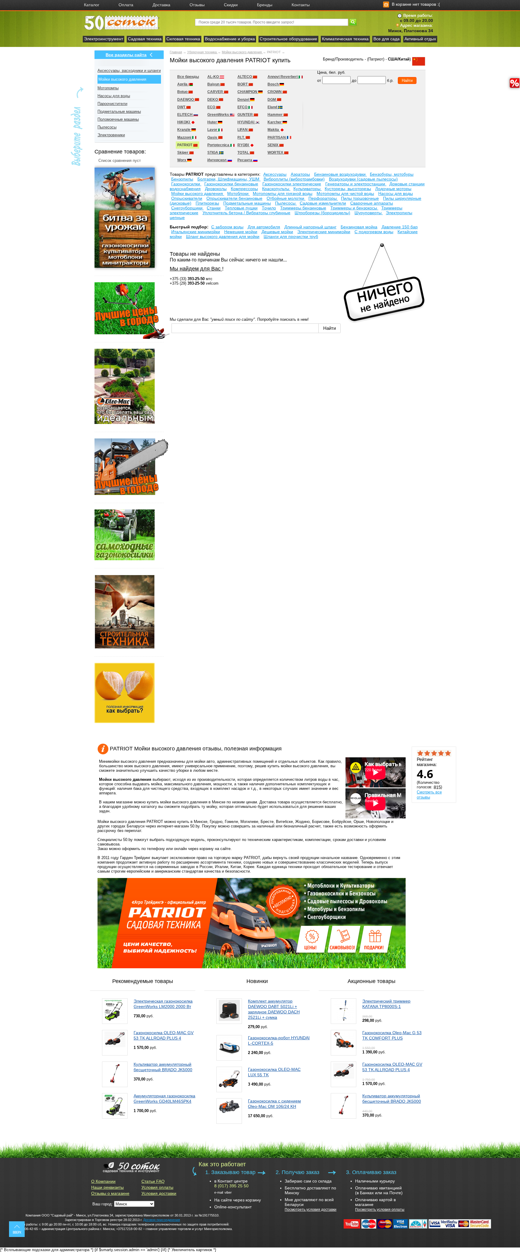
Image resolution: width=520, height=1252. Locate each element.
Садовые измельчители (323, 203)
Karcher (275, 122)
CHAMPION (247, 92)
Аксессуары (274, 174)
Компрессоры (244, 188)
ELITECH (185, 115)
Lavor (212, 130)
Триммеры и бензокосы (354, 208)
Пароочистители (112, 103)
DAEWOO (186, 99)
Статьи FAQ (153, 1181)
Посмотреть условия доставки (310, 1209)
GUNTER (245, 115)
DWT (181, 107)
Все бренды (188, 77)
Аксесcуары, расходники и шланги (129, 70)
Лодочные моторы (393, 188)
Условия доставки (158, 1193)
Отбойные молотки (286, 198)
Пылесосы (107, 127)
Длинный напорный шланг (310, 226)
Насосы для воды (114, 96)
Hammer (275, 115)
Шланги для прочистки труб (291, 236)
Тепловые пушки (241, 208)
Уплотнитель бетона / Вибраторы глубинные (246, 212)
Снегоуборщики (187, 208)
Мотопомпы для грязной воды (282, 193)
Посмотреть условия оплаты (379, 1209)
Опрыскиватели (186, 198)
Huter (212, 122)
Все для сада (386, 38)
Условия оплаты (157, 1187)
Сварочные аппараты (371, 203)
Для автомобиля (264, 226)
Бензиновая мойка (359, 226)
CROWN (275, 92)
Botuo (182, 92)
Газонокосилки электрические (291, 183)
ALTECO (245, 77)
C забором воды (227, 226)
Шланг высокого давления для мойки (222, 236)
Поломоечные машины (118, 119)
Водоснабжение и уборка (230, 38)
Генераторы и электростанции (355, 183)
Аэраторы (300, 174)
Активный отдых (420, 38)
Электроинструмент (103, 38)
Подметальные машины (119, 111)
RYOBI (243, 145)
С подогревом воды (373, 231)
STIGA (213, 152)
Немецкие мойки (240, 231)
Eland (273, 107)
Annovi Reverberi (283, 77)
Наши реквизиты (107, 1187)
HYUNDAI (246, 122)
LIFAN (243, 130)
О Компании (103, 1181)
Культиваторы (307, 188)
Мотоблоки (238, 193)
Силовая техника (183, 38)
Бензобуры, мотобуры (391, 174)
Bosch (274, 84)
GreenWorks (218, 115)
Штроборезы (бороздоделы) (322, 212)
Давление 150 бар (400, 226)
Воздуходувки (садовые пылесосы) (363, 179)
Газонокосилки (186, 183)
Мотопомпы (108, 88)
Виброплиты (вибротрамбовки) (294, 179)
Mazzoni (184, 137)
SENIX (273, 145)
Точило (269, 208)
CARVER (215, 92)
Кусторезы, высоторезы (348, 188)
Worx (182, 160)
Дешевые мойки (277, 231)
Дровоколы (216, 188)
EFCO (242, 107)
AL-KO (213, 77)
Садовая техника (145, 38)
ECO (211, 107)
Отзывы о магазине (110, 1193)
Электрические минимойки (323, 231)
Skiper (183, 152)
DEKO (213, 99)
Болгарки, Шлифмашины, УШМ (229, 179)
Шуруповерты (368, 212)
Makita (274, 130)
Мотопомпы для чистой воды (345, 193)
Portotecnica (218, 145)
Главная (176, 52)
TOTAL (243, 152)
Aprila (182, 84)
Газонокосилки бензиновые (231, 183)
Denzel (243, 99)
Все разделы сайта (126, 54)
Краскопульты (276, 188)
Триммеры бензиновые (303, 208)
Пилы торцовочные (360, 198)
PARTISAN (277, 137)
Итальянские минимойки (195, 231)
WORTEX (276, 152)
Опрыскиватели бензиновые (234, 198)
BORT (243, 84)
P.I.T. (241, 137)
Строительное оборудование (288, 38)
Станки (214, 208)
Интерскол (217, 160)
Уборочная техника (202, 52)
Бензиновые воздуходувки (340, 174)
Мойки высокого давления (242, 52)
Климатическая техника (345, 38)
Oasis (212, 137)
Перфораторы (323, 198)
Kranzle (184, 130)
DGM (272, 99)
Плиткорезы (207, 203)
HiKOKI (184, 122)
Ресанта (245, 160)
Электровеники (111, 135)
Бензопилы (182, 179)
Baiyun (213, 84)
